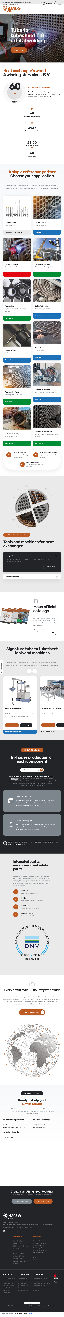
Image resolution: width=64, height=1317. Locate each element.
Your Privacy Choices (21, 1313)
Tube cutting (9, 306)
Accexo (35, 1260)
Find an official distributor (31, 1012)
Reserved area (42, 3)
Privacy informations (39, 1243)
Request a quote (22, 1201)
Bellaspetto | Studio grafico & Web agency (43, 1306)
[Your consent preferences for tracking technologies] (1, 667)
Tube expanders (10, 222)
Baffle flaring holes (41, 306)
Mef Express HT (12, 708)
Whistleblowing (38, 1252)
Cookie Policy (36, 1303)
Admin (35, 1257)
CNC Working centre (9, 1278)
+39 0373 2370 (8, 1137)
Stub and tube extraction (43, 431)
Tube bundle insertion (42, 390)
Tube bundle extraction (43, 264)
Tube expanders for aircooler (41, 1283)
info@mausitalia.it (39, 1125)
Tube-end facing (10, 350)
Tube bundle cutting (12, 392)
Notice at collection (7, 1313)
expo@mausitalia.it (51, 4)
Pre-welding (39, 348)
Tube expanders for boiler (40, 1285)
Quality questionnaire (40, 1250)
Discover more (50, 566)
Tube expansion (40, 222)
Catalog (25, 725)
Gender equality (38, 1248)
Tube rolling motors (24, 1281)
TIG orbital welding (11, 264)
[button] (5, 37)
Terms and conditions (40, 1241)
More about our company (31, 770)
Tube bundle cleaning (12, 434)
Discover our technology (22, 50)
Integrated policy (38, 1245)
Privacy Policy (28, 1303)
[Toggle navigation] (61, 8)
